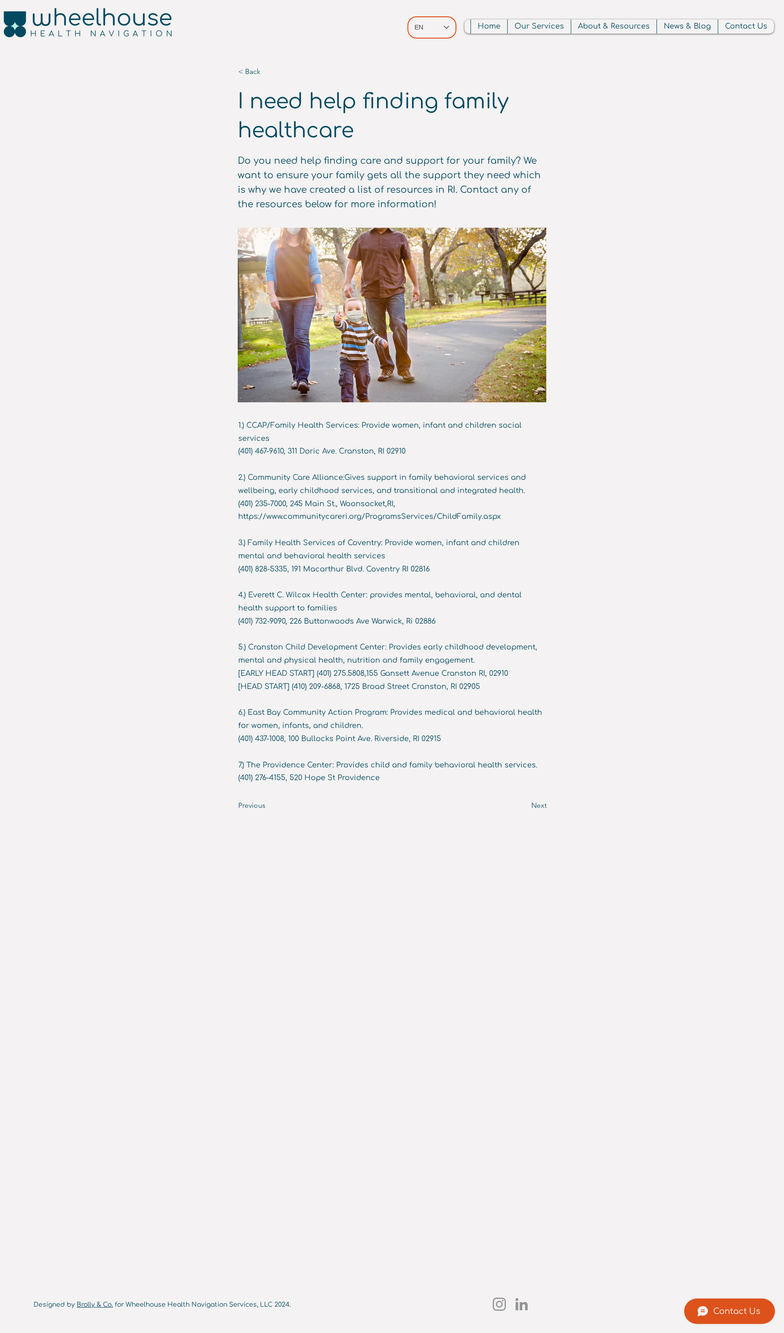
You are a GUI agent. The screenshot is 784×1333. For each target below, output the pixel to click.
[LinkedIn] (521, 1304)
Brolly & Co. (95, 1304)
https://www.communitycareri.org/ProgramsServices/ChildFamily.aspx (369, 517)
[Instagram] (499, 1304)
